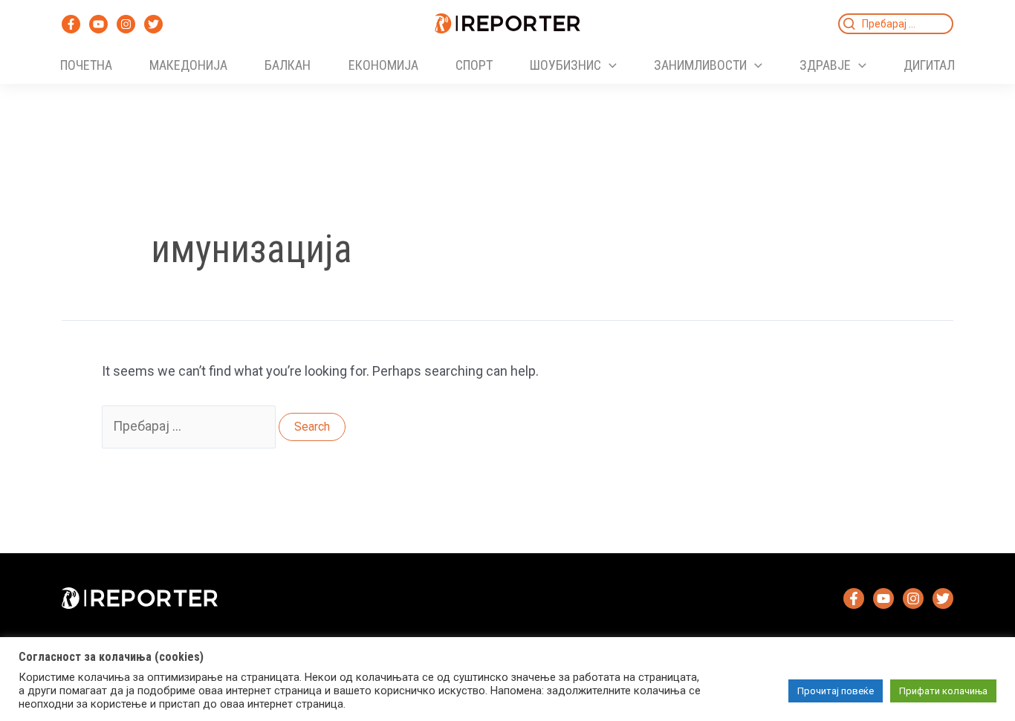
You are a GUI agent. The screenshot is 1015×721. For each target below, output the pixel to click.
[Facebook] (71, 24)
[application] (609, 65)
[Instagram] (126, 24)
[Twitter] (153, 24)
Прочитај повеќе (835, 690)
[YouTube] (98, 24)
